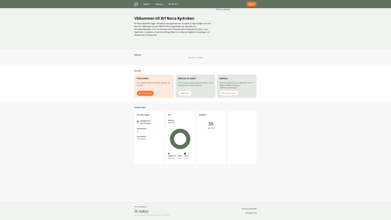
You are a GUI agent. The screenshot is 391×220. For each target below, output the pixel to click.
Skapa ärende (184, 93)
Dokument (159, 4)
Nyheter (147, 4)
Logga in (251, 4)
